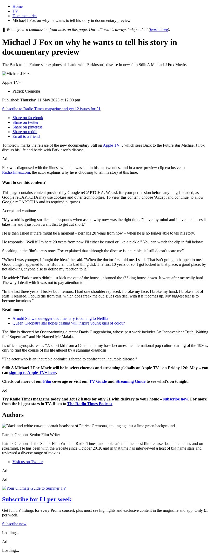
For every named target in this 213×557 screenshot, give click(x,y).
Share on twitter (25, 122)
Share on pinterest (27, 127)
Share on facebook (27, 117)
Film (47, 381)
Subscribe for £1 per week (36, 499)
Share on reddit (24, 131)
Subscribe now (14, 524)
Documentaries (24, 16)
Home (17, 6)
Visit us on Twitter (27, 461)
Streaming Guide (130, 381)
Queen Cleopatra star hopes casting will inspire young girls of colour (68, 323)
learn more (159, 29)
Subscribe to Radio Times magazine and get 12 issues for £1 (51, 109)
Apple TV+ (112, 145)
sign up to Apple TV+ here (32, 372)
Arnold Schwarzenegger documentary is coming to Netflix (60, 318)
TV (15, 11)
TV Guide (98, 381)
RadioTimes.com (16, 172)
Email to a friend (26, 136)
